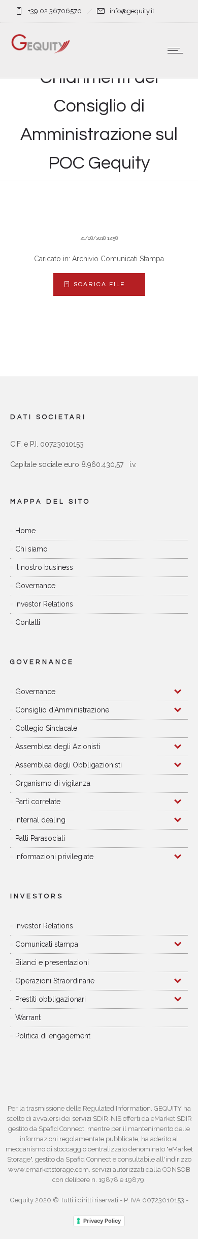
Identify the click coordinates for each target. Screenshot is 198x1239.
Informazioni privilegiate (54, 856)
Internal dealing (40, 820)
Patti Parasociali (40, 838)
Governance (35, 586)
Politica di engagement (52, 1036)
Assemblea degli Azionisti (57, 746)
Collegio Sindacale (46, 728)
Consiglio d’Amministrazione (62, 710)
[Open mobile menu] (178, 50)
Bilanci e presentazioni (52, 962)
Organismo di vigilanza (52, 783)
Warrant (28, 1017)
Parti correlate (37, 801)
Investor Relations (44, 604)
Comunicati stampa (46, 944)
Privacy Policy (102, 1220)
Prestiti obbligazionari (50, 999)
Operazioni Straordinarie (54, 981)
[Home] (40, 51)
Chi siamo (31, 549)
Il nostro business (44, 567)
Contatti (27, 622)
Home (25, 531)
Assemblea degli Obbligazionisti (68, 765)
